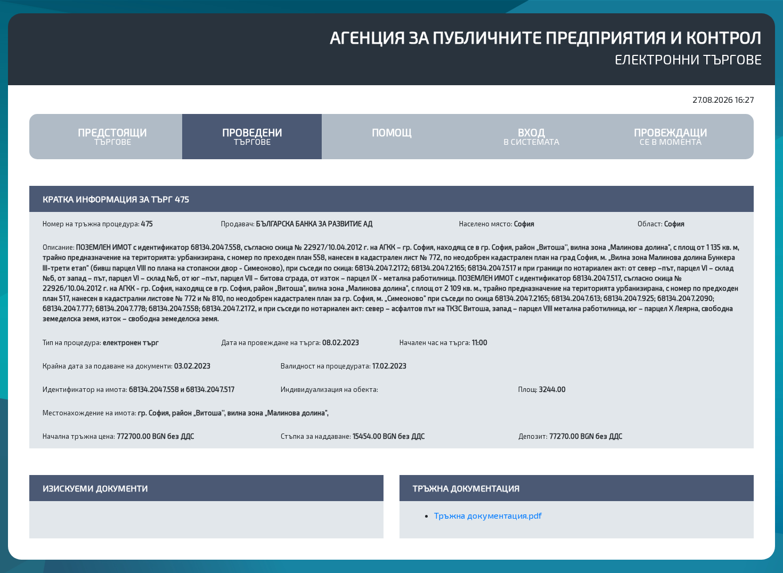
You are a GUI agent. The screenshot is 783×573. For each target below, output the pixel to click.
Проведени (252, 136)
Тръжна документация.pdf (488, 515)
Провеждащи (670, 136)
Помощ (392, 132)
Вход (531, 136)
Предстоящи (112, 136)
